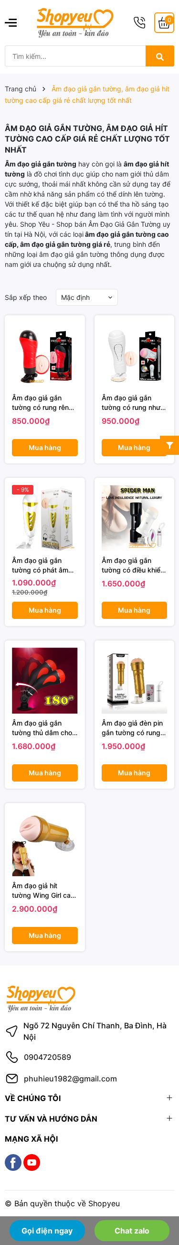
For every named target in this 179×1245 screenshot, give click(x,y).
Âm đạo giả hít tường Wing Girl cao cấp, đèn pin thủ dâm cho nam (43, 890)
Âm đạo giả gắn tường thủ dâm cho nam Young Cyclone (43, 728)
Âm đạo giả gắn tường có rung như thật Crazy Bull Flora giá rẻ (133, 403)
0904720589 (47, 1057)
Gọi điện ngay (47, 1230)
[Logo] (75, 22)
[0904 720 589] (139, 23)
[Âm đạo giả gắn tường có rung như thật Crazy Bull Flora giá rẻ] (135, 355)
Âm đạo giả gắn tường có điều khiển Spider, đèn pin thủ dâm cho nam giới (133, 565)
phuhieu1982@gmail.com (70, 1078)
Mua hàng (45, 447)
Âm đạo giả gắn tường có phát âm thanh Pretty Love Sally (40, 565)
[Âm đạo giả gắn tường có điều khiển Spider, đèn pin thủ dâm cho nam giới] (135, 518)
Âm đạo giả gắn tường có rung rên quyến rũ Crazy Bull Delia (42, 403)
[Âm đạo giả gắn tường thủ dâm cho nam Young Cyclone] (45, 681)
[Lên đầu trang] (158, 1201)
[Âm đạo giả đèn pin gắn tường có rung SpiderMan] (135, 681)
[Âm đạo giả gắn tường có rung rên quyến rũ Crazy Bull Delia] (45, 355)
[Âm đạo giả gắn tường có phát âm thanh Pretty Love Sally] (45, 518)
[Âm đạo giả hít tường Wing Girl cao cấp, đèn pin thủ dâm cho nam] (45, 843)
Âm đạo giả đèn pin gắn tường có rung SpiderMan (132, 728)
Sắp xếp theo (26, 297)
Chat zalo (132, 1230)
